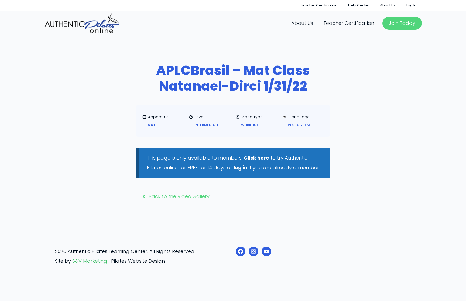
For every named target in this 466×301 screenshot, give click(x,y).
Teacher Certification (318, 5)
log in (240, 167)
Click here (256, 157)
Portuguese (299, 125)
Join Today (402, 23)
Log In (411, 5)
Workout (250, 125)
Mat (151, 125)
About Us (388, 5)
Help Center (358, 5)
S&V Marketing (89, 261)
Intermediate (206, 125)
